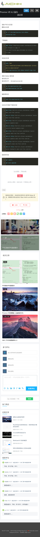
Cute (36, 530)
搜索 (29, 399)
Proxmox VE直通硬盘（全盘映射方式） (13, 313)
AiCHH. (17, 532)
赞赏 (20, 176)
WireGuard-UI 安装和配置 (20, 440)
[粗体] (14, 388)
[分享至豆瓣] (21, 214)
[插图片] (11, 388)
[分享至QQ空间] (12, 214)
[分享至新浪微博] (8, 214)
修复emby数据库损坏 (18, 417)
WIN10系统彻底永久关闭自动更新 (22, 448)
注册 (26, 10)
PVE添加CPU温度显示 (8, 285)
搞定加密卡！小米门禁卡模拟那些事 (22, 462)
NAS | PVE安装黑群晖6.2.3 (9, 340)
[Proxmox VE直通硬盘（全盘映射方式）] (20, 299)
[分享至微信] (18, 214)
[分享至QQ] (15, 214)
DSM (5, 316)
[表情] (5, 388)
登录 (19, 10)
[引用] (20, 388)
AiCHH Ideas (29, 195)
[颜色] (8, 388)
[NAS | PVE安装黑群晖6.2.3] (20, 326)
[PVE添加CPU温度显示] (20, 272)
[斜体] (17, 388)
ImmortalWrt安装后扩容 (19, 433)
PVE (4, 190)
